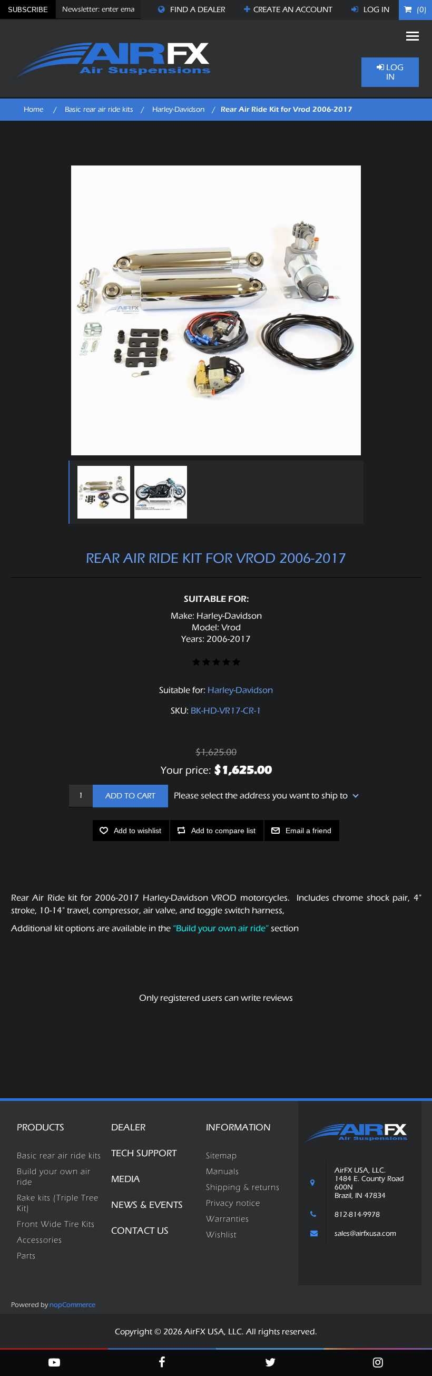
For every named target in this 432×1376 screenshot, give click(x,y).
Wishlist (221, 1235)
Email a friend (308, 830)
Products (40, 1127)
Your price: (186, 770)
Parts (26, 1256)
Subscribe (28, 10)
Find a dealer (196, 9)
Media (125, 1179)
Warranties (227, 1219)
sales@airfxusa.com (365, 1233)
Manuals (222, 1171)
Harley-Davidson (240, 690)
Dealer (128, 1127)
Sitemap (221, 1155)
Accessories (39, 1240)
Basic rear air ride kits (59, 1155)
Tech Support (143, 1153)
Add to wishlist (137, 830)
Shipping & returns (243, 1187)
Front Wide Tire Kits (56, 1224)
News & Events (147, 1205)
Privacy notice (233, 1203)
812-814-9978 (357, 1215)
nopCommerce (72, 1305)
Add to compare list (223, 830)
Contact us (140, 1230)
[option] (103, 492)
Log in (375, 9)
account (292, 9)
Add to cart (130, 796)
